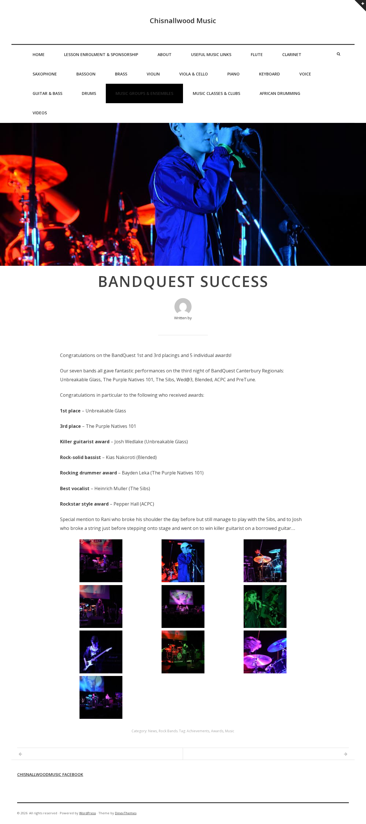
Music (229, 731)
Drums (89, 93)
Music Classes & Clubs (216, 93)
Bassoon (86, 74)
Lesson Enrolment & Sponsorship (101, 54)
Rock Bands (168, 731)
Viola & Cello (193, 74)
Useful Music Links (211, 54)
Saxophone (45, 74)
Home (39, 54)
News (152, 731)
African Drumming (280, 93)
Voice (305, 74)
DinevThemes (125, 813)
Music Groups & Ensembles (144, 93)
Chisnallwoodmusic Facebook (50, 774)
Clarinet (291, 54)
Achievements (198, 731)
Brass (121, 74)
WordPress (87, 813)
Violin (153, 74)
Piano (233, 74)
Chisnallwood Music (183, 20)
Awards (217, 731)
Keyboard (269, 74)
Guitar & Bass (47, 93)
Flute (257, 54)
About (165, 54)
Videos (40, 112)
